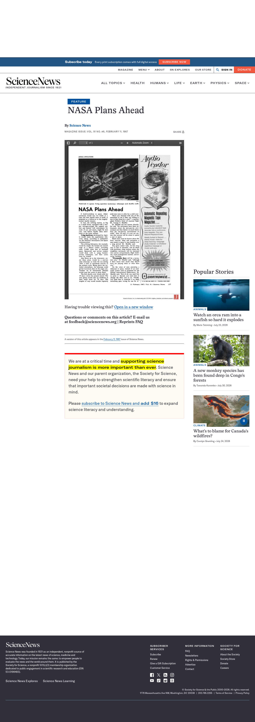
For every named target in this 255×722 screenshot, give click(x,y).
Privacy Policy (242, 693)
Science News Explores (22, 681)
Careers (224, 667)
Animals (199, 309)
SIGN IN (226, 69)
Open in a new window (133, 307)
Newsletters (191, 655)
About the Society (230, 654)
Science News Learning (59, 681)
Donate (244, 69)
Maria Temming (204, 325)
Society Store (227, 658)
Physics (218, 83)
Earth (196, 83)
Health (138, 83)
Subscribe (155, 654)
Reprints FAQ (131, 322)
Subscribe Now (174, 61)
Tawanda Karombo (206, 385)
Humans (158, 83)
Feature (78, 101)
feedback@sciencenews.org (92, 322)
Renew (153, 658)
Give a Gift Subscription (163, 663)
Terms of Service (224, 693)
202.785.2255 (205, 693)
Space (241, 83)
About (160, 69)
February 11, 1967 (112, 339)
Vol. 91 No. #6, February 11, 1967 (107, 131)
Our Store (203, 69)
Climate (199, 425)
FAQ (187, 651)
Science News (80, 125)
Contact (189, 668)
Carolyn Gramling (205, 441)
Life (178, 83)
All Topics (111, 83)
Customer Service (160, 667)
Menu (143, 69)
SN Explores (180, 69)
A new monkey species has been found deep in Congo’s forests (219, 376)
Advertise (190, 664)
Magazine (125, 69)
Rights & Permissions (196, 660)
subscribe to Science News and (120, 403)
